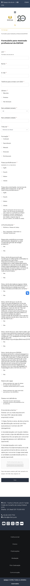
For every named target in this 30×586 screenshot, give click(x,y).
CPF (3, 52)
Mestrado (5, 147)
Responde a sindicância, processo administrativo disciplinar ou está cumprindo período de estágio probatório (12, 242)
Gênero (4, 90)
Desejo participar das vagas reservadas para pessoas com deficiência (13, 391)
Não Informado (7, 101)
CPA (2, 5)
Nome (4, 64)
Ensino (15, 544)
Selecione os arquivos (15, 465)
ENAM (27, 2)
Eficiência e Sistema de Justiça (11, 227)
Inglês (4, 167)
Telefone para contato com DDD (12, 82)
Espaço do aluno (8, 2)
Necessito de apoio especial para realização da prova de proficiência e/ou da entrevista (13, 402)
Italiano (5, 176)
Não (4, 250)
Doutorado (6, 151)
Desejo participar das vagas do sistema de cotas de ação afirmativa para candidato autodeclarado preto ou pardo (13, 385)
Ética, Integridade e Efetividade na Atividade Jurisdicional (12, 232)
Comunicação (15, 572)
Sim (4, 246)
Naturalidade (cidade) (9, 118)
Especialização (7, 143)
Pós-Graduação (15, 565)
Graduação (6, 139)
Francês (5, 172)
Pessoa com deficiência (8, 398)
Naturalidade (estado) (9, 108)
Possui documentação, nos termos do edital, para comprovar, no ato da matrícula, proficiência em (13, 188)
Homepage (4, 30)
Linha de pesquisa (7, 225)
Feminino (5, 97)
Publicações (15, 551)
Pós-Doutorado (7, 156)
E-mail (4, 73)
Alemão (5, 180)
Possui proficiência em (9, 162)
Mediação (15, 558)
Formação (5, 136)
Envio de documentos (9, 410)
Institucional (15, 537)
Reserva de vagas (7, 381)
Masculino (6, 93)
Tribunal (4, 127)
